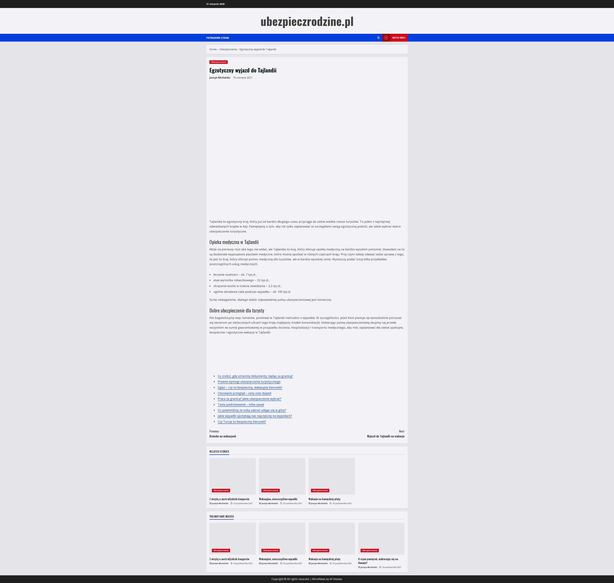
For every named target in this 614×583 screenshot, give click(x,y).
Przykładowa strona (217, 37)
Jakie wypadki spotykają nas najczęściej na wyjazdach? (255, 416)
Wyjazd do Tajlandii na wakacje (386, 433)
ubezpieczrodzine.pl (307, 20)
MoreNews (318, 579)
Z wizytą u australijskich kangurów (229, 499)
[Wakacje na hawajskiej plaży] (332, 476)
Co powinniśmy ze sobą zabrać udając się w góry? (252, 410)
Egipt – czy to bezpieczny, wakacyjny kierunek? (250, 387)
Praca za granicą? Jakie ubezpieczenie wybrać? (249, 399)
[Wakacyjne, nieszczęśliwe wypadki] (282, 476)
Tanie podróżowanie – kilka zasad (241, 404)
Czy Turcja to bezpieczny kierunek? (242, 421)
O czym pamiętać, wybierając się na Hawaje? (378, 561)
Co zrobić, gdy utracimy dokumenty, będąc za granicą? (255, 376)
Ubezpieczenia (218, 62)
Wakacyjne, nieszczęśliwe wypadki (278, 499)
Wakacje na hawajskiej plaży (324, 499)
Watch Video (398, 37)
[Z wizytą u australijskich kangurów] (232, 476)
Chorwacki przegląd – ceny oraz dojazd (244, 393)
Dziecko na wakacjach (222, 433)
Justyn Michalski (219, 77)
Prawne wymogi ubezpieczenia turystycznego (249, 381)
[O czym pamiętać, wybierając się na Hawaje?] (381, 539)
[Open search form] (378, 38)
